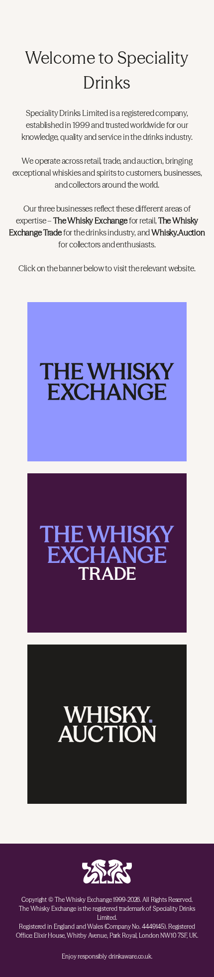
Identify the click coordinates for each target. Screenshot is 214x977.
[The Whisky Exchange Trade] (107, 553)
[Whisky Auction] (107, 724)
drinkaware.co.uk (129, 956)
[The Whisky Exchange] (107, 381)
